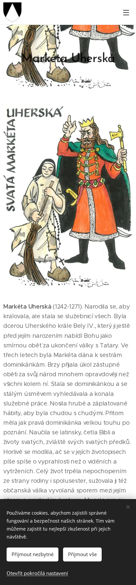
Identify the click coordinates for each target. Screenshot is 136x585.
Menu (126, 12)
